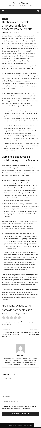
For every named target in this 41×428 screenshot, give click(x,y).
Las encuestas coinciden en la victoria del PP (30, 333)
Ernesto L (4, 32)
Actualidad (9, 16)
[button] (3, 11)
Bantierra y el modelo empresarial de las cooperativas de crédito (17, 25)
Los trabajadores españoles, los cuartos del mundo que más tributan (11, 334)
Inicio (3, 16)
